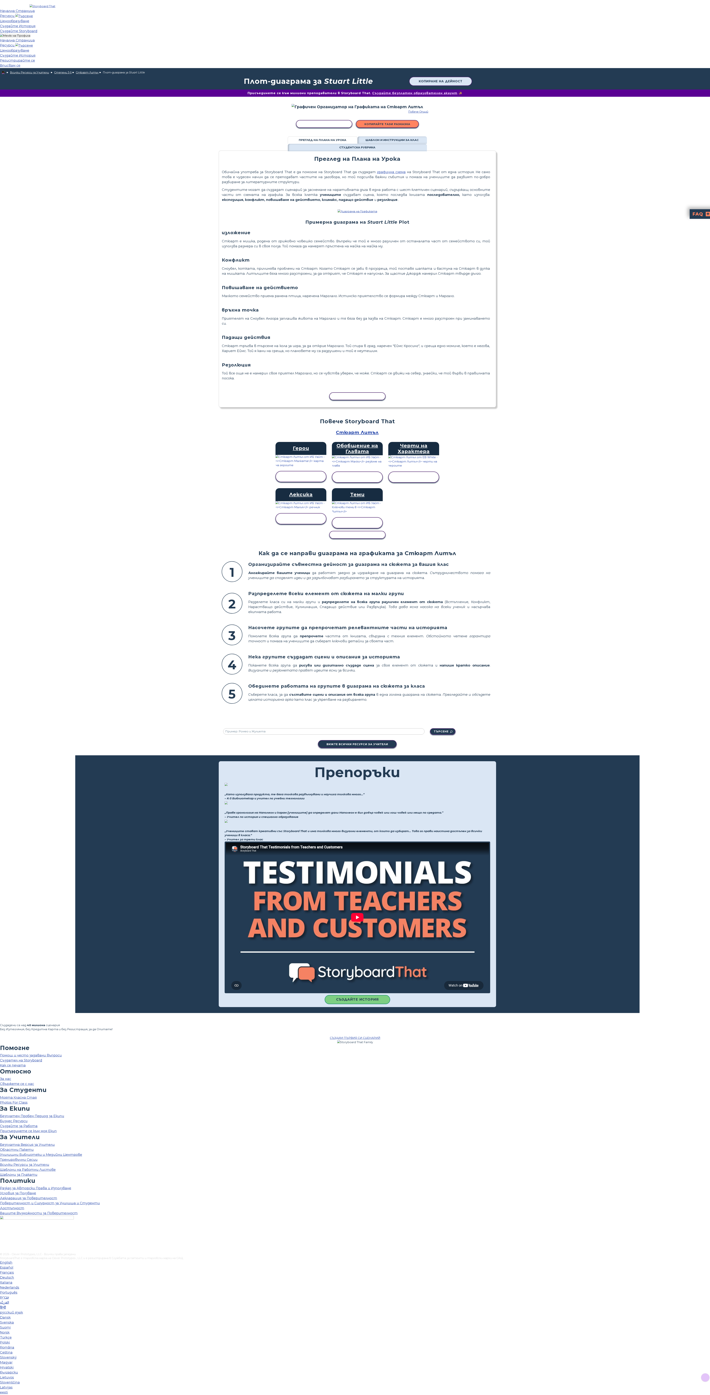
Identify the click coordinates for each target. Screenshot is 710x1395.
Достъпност (12, 1208)
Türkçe (6, 1337)
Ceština (6, 1352)
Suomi (5, 1327)
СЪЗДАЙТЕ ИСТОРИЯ (357, 999)
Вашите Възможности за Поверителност (39, 1213)
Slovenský (8, 1357)
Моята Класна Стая (18, 1098)
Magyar (6, 1362)
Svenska (7, 1322)
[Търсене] (24, 16)
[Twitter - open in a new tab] (2, 1244)
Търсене (441, 731)
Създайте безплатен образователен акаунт (414, 93)
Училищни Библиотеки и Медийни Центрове (41, 1155)
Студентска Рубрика (357, 147)
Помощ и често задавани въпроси (31, 1055)
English (6, 1263)
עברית (4, 1297)
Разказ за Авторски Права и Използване (35, 1188)
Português (8, 1292)
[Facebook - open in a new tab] (2, 1231)
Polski (5, 1342)
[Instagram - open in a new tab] (2, 1238)
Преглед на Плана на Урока (322, 140)
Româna (7, 1347)
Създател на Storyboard (21, 1060)
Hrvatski (7, 1367)
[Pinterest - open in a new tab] (2, 1250)
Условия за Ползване (18, 1193)
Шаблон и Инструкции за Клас (392, 140)
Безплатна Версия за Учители (27, 1145)
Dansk (5, 1317)
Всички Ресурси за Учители (29, 72)
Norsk (5, 1332)
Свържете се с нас (17, 1084)
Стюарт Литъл (87, 72)
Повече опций (418, 111)
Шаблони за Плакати (18, 1175)
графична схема (391, 172)
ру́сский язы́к (11, 1312)
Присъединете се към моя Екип (28, 1131)
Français (7, 1273)
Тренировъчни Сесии (19, 1160)
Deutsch (7, 1277)
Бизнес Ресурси (14, 1121)
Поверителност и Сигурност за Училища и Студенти (50, 1203)
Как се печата (13, 1065)
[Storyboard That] (42, 6)
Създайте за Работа (19, 1126)
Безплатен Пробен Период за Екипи (32, 1116)
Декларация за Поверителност (28, 1198)
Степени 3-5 (63, 72)
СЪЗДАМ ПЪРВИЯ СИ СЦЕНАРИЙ (355, 1038)
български (9, 1372)
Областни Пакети (17, 1150)
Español (6, 1268)
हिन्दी (3, 1307)
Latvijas (6, 1387)
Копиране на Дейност (440, 81)
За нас (5, 1079)
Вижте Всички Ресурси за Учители (357, 744)
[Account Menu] (15, 36)
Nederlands (9, 1287)
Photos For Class (14, 1102)
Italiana (6, 1282)
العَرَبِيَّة (4, 1302)
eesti (4, 1392)
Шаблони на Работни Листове (28, 1170)
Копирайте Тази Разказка (387, 124)
